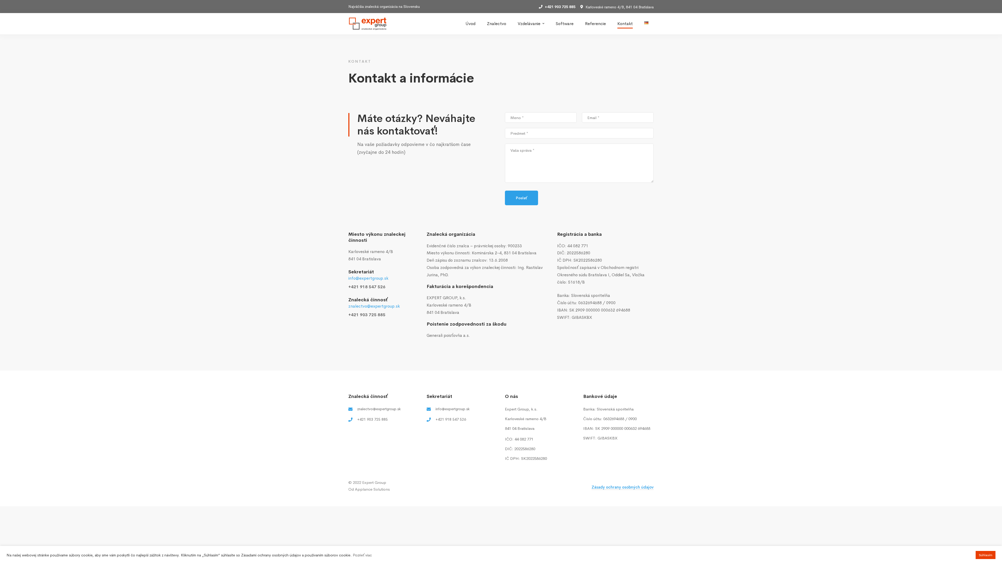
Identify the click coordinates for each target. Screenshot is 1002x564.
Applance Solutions (372, 489)
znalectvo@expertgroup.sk (374, 306)
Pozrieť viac (362, 555)
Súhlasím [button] (985, 555)
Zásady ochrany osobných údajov (623, 487)
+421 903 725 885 (366, 315)
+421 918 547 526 (366, 287)
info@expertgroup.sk (368, 278)
